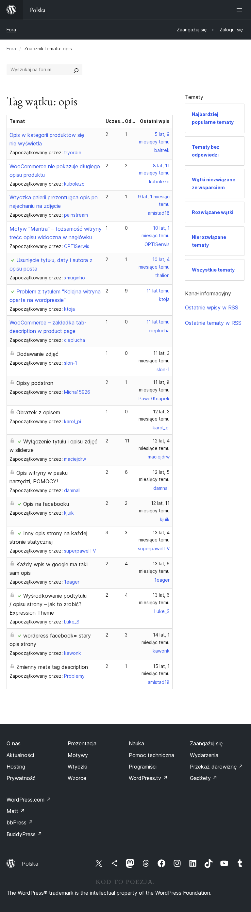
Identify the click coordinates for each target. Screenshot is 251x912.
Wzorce (77, 778)
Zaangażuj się (206, 743)
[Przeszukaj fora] (76, 69)
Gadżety (203, 778)
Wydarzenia (204, 755)
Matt (16, 811)
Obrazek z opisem (38, 412)
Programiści (143, 766)
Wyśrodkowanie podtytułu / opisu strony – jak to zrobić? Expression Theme (48, 604)
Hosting (16, 766)
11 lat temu (158, 290)
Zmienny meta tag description (52, 667)
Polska (30, 863)
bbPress (20, 822)
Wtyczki (77, 766)
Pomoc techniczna (151, 755)
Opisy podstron (34, 383)
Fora (11, 29)
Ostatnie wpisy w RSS (211, 307)
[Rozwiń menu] (240, 10)
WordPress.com (29, 799)
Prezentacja (82, 743)
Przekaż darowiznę (216, 766)
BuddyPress (24, 834)
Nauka (136, 743)
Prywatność (21, 778)
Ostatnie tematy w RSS (213, 323)
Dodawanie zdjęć (37, 354)
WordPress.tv (148, 778)
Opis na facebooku (46, 504)
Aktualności (20, 755)
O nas (14, 743)
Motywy (78, 755)
